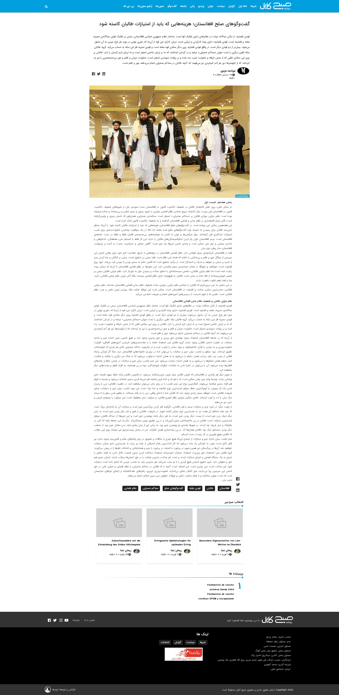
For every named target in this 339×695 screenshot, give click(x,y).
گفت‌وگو (172, 6)
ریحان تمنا (226, 550)
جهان (210, 6)
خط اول (242, 6)
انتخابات (165, 642)
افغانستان (224, 488)
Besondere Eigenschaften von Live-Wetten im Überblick (220, 543)
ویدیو (201, 6)
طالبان (210, 488)
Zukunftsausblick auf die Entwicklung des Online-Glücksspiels (119, 543)
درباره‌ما (76, 620)
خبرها (254, 6)
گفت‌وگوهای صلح (173, 488)
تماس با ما (89, 620)
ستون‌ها (160, 6)
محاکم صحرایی (150, 488)
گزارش (231, 6)
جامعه (183, 6)
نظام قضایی (130, 488)
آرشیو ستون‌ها (145, 6)
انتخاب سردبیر (234, 502)
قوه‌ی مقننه (195, 488)
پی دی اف (128, 6)
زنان (192, 6)
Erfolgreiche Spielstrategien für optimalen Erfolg (172, 543)
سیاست (221, 6)
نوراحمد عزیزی (228, 71)
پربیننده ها (236, 573)
